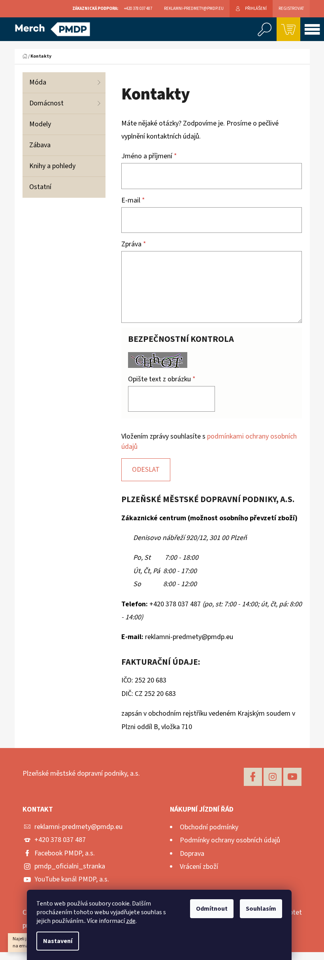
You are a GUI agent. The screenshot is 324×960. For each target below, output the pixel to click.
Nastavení (57, 941)
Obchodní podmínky (209, 827)
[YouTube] (292, 777)
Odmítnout (212, 908)
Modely (40, 124)
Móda (37, 82)
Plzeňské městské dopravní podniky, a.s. (81, 773)
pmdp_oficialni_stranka (69, 866)
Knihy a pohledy (52, 166)
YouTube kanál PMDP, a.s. (71, 879)
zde (131, 921)
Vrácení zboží (199, 867)
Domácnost (46, 103)
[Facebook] (253, 777)
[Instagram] (273, 777)
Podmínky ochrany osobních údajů (230, 840)
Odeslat (146, 469)
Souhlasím (261, 908)
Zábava (40, 145)
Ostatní (40, 187)
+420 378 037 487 (60, 840)
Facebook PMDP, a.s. (64, 853)
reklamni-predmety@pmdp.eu (78, 827)
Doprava (192, 854)
